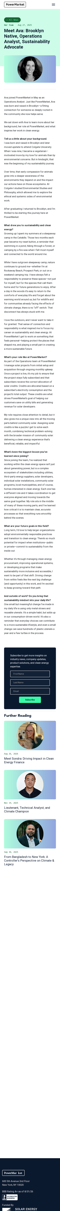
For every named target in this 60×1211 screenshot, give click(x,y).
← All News (12, 20)
